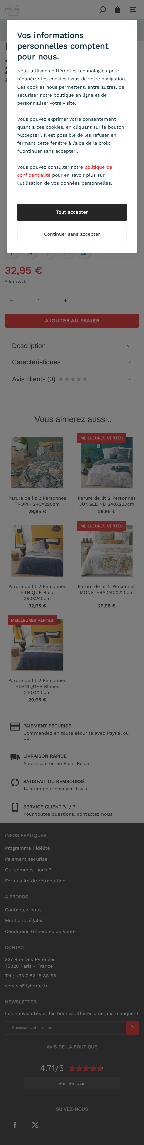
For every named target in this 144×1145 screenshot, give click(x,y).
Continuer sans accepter (72, 234)
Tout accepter (72, 212)
